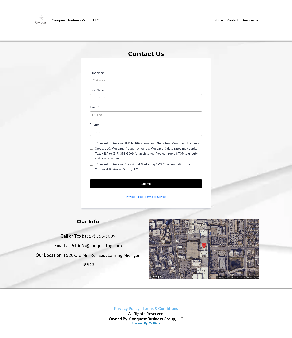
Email (95, 107)
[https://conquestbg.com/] (41, 20)
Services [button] (248, 20)
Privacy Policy (134, 196)
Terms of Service (155, 196)
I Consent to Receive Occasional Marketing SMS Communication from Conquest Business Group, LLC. (143, 167)
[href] (204, 249)
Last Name (97, 90)
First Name (97, 72)
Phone (94, 124)
